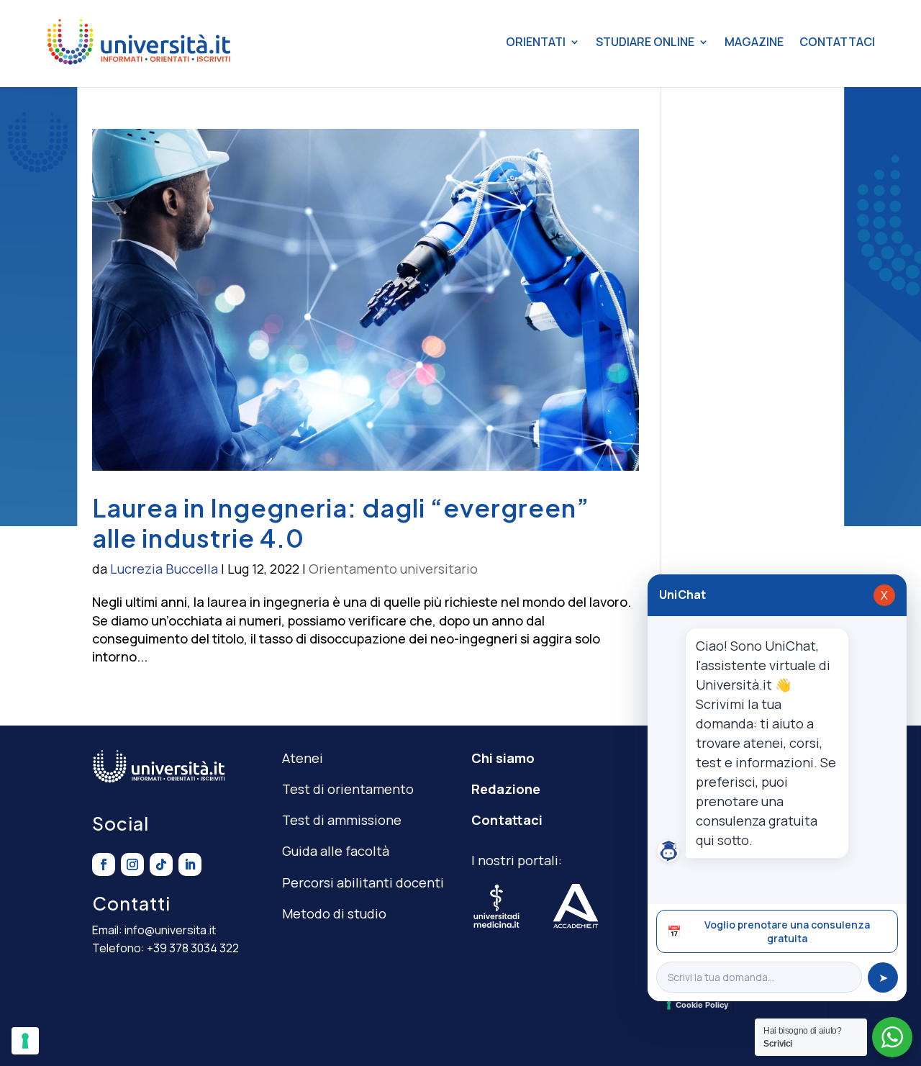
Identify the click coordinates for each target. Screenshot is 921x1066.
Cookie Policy (702, 1005)
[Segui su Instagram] (132, 864)
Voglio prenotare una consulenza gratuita (768, 931)
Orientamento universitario (393, 568)
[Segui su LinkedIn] (189, 864)
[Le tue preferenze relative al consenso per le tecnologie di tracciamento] (25, 1040)
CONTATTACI (837, 42)
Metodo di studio (334, 913)
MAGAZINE (754, 42)
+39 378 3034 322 (193, 948)
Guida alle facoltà (335, 850)
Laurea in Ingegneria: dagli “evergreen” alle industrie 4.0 (341, 523)
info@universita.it (170, 930)
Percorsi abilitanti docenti (363, 882)
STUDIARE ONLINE (645, 42)
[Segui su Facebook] (103, 864)
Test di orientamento (348, 789)
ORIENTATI (536, 42)
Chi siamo (503, 758)
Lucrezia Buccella (164, 568)
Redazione (505, 789)
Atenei (302, 758)
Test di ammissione (341, 819)
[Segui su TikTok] (161, 864)
